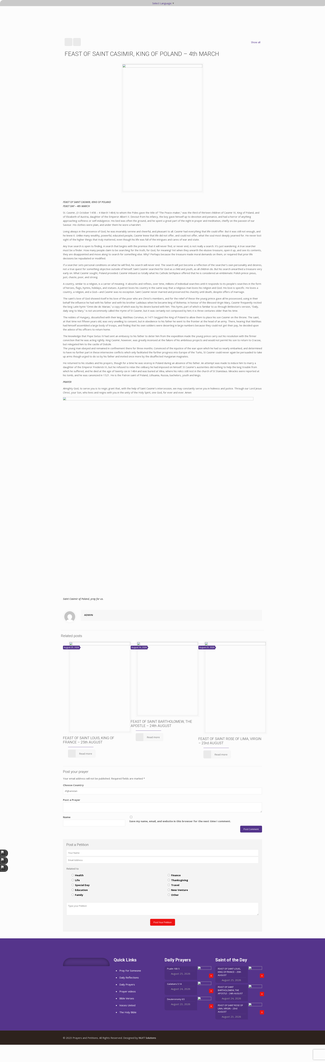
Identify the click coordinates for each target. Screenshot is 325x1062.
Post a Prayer (71, 799)
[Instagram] (257, 1037)
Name (66, 817)
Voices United (127, 1005)
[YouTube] (252, 1037)
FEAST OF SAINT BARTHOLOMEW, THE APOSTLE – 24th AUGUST (161, 724)
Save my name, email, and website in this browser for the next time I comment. (180, 821)
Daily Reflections (129, 977)
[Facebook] (248, 1037)
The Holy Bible (127, 1012)
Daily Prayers (127, 984)
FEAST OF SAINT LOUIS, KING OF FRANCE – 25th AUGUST (88, 740)
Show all (255, 42)
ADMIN (88, 615)
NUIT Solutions (147, 1037)
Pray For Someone (130, 970)
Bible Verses (126, 998)
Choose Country (73, 785)
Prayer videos (127, 991)
